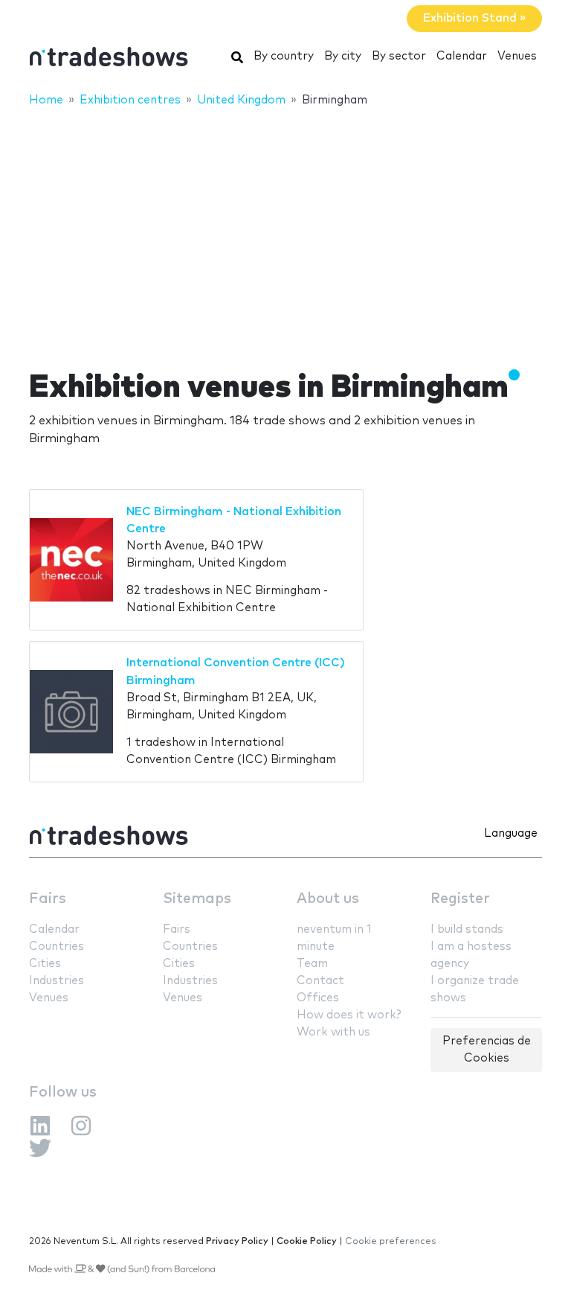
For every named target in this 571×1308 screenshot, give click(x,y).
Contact (320, 980)
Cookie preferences (390, 1241)
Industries (56, 980)
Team (312, 963)
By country (284, 56)
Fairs (47, 899)
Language (511, 833)
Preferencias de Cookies (486, 1050)
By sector (399, 56)
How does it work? (349, 1015)
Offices (318, 998)
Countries (56, 946)
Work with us (333, 1032)
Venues (517, 56)
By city (342, 56)
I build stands (466, 929)
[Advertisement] (285, 228)
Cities (45, 963)
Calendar (461, 56)
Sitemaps (197, 899)
